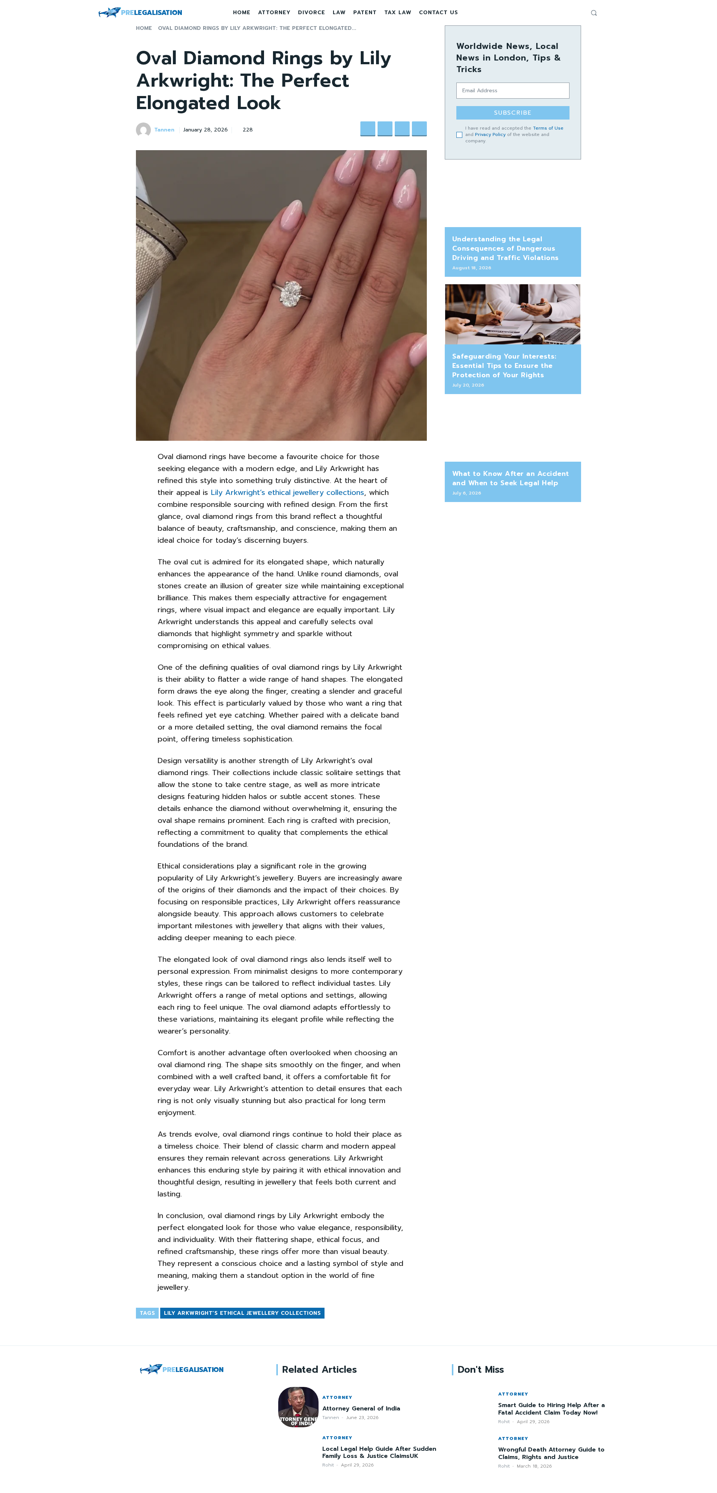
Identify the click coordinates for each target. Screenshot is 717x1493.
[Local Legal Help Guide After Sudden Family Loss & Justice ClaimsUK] (298, 1451)
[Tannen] (144, 130)
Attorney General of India (361, 1408)
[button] (593, 12)
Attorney (337, 1397)
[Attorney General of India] (298, 1407)
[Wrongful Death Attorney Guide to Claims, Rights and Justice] (474, 1452)
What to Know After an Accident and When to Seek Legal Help (510, 478)
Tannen (164, 130)
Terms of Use (548, 128)
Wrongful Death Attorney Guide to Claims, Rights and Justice (551, 1453)
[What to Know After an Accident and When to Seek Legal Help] (513, 432)
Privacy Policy (490, 134)
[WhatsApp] (419, 128)
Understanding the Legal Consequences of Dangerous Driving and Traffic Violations (505, 248)
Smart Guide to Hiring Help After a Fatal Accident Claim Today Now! (551, 1409)
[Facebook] (559, 12)
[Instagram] (568, 12)
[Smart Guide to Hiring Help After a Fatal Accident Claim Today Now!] (474, 1407)
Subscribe (513, 112)
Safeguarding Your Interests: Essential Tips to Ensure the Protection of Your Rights (504, 365)
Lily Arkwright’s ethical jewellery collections (242, 1313)
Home (144, 28)
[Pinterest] (402, 128)
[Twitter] (576, 12)
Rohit (328, 1465)
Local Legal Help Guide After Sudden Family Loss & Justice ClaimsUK (379, 1452)
